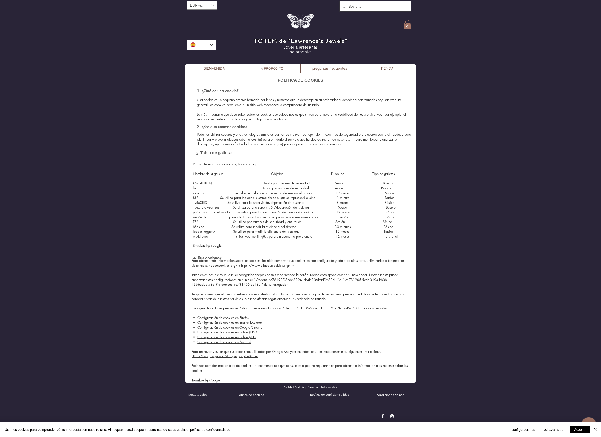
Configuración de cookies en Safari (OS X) (227, 332)
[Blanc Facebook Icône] (382, 416)
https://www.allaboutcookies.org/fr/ (268, 265)
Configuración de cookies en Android (224, 342)
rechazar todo (553, 429)
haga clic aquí (248, 164)
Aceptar (580, 429)
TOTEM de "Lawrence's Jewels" (300, 41)
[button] (202, 5)
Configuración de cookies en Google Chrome (229, 327)
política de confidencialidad (210, 429)
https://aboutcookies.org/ (218, 265)
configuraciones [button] (523, 429)
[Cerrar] (595, 429)
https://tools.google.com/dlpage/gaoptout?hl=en (225, 356)
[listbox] (202, 5)
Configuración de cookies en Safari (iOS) (227, 337)
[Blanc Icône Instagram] (392, 416)
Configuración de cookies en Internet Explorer (229, 322)
